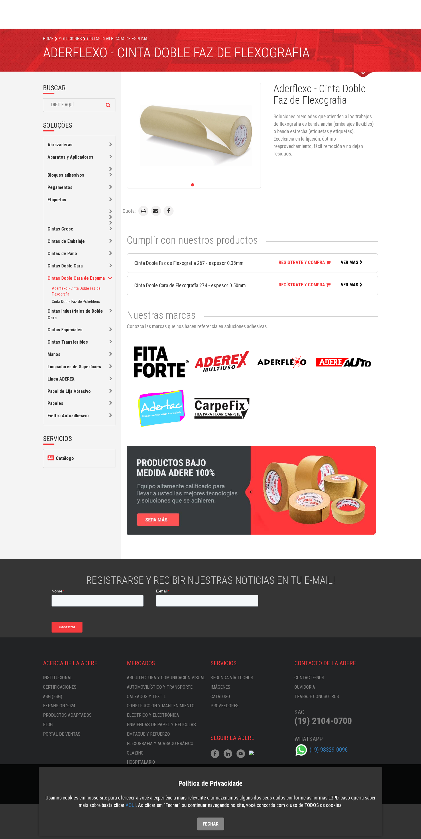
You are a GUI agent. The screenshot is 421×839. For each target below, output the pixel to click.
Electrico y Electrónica (153, 715)
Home (48, 39)
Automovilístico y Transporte (159, 687)
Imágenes (220, 687)
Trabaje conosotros (316, 696)
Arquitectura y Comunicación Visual (166, 677)
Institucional (57, 677)
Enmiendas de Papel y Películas (161, 724)
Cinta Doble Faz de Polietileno (76, 301)
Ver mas (350, 262)
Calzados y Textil (146, 696)
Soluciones (70, 39)
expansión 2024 (59, 705)
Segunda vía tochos (231, 677)
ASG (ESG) (52, 696)
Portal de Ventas (61, 734)
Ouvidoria (304, 687)
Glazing (135, 753)
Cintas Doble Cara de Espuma (117, 39)
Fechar (211, 824)
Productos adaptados (67, 715)
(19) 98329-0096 (329, 749)
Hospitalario (141, 762)
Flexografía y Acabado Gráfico (160, 743)
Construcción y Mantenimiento (160, 705)
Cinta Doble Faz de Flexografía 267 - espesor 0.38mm (188, 263)
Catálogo (64, 458)
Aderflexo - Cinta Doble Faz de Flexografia (76, 291)
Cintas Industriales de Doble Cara (75, 314)
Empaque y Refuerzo (148, 734)
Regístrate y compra (302, 262)
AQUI (131, 805)
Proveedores (224, 705)
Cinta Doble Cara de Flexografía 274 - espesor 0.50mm (190, 285)
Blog (48, 724)
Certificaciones (59, 687)
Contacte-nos (309, 677)
